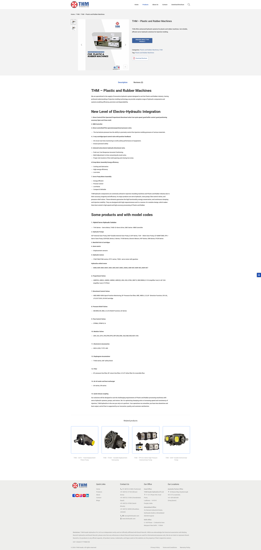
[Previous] (81, 44)
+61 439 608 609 (173, 497)
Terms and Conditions (170, 547)
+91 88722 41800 (127, 489)
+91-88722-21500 (126, 497)
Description (122, 82)
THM (77, 14)
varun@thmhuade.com (131, 516)
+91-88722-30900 (126, 509)
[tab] (122, 82)
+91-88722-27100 (126, 492)
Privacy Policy (155, 547)
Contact (98, 497)
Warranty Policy (185, 547)
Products (99, 492)
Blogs (98, 500)
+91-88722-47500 (126, 503)
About (98, 495)
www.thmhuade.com (128, 518)
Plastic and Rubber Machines (149, 50)
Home (73, 14)
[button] (6, 544)
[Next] (125, 44)
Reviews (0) (138, 82)
